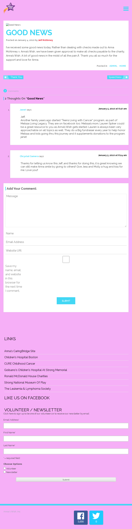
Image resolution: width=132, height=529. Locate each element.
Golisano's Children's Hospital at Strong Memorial (35, 370)
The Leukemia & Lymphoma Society (27, 388)
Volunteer (11, 468)
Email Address (11, 420)
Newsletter (11, 472)
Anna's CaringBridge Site (19, 351)
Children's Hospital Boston (21, 357)
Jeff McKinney (45, 40)
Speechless (115, 77)
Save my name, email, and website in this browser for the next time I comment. (13, 278)
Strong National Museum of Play (25, 382)
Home (122, 66)
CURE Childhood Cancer (19, 363)
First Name (9, 432)
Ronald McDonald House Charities (26, 376)
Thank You (16, 77)
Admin (113, 66)
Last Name (9, 445)
